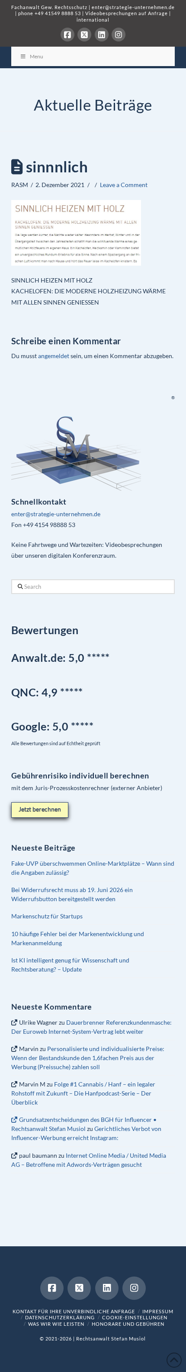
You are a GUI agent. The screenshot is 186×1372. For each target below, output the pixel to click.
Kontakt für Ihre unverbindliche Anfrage (74, 1311)
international (93, 19)
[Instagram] (118, 34)
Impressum (157, 1311)
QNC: (25, 692)
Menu (36, 56)
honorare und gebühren (128, 1324)
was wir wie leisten (56, 1324)
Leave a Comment (124, 184)
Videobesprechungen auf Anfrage (126, 13)
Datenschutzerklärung (60, 1317)
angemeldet (53, 355)
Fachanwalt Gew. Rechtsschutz (50, 7)
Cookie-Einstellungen (134, 1317)
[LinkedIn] (102, 34)
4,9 (51, 692)
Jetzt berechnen (40, 809)
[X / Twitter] (84, 34)
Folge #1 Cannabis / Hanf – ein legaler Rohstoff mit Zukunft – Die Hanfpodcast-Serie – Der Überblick (83, 1093)
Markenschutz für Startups (47, 916)
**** (74, 692)
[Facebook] (67, 34)
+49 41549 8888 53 (58, 13)
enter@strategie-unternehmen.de (133, 7)
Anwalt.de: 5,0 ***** (60, 657)
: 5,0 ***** (52, 726)
